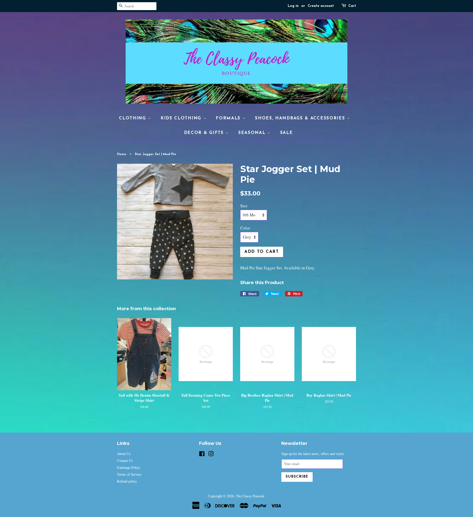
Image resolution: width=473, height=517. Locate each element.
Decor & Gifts (205, 133)
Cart (352, 6)
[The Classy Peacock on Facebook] (202, 454)
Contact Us (125, 460)
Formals (229, 118)
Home (121, 154)
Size (244, 206)
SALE (286, 133)
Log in (293, 6)
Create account (321, 6)
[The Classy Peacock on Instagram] (211, 454)
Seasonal (252, 133)
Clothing (133, 118)
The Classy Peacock (250, 496)
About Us (124, 453)
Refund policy (127, 481)
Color (245, 228)
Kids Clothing (182, 118)
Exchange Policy (128, 467)
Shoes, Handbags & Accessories (301, 118)
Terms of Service (129, 474)
